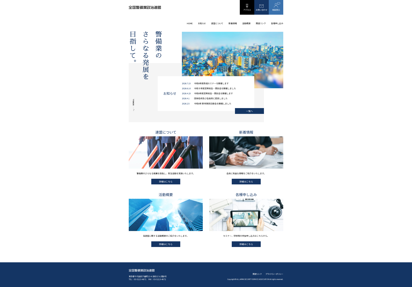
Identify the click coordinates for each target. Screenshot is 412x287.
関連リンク (261, 23)
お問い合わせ (261, 9)
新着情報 (233, 23)
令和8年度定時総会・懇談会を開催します (213, 93)
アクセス (247, 9)
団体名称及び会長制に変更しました (211, 98)
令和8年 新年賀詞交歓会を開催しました (212, 103)
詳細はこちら (166, 181)
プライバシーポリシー (274, 273)
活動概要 (246, 23)
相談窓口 (276, 9)
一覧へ (249, 111)
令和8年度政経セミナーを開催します (211, 83)
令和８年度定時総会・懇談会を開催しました (215, 88)
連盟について (217, 23)
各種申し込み (277, 23)
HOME (190, 23)
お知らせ (202, 23)
